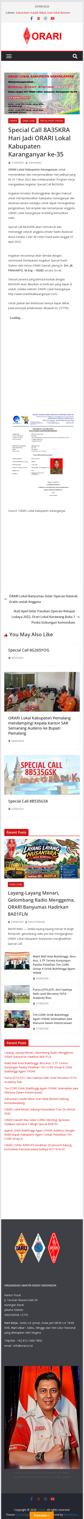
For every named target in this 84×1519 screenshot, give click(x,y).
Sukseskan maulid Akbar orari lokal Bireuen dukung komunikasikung (43, 14)
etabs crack (27, 218)
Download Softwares (29, 571)
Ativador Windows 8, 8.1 (39, 576)
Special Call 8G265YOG (28, 650)
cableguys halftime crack (50, 218)
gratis (11, 520)
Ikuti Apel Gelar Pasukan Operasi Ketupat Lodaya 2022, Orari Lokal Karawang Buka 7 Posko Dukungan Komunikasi (43, 617)
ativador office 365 (56, 581)
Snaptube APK (60, 538)
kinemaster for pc (56, 556)
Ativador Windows (19, 561)
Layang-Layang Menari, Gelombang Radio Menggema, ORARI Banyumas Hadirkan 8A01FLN (41, 903)
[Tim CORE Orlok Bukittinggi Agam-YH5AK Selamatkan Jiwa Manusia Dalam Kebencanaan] (17, 1021)
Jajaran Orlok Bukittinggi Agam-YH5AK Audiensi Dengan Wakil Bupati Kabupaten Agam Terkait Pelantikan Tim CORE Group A (39, 1134)
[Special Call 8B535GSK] (42, 758)
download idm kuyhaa (46, 561)
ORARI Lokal (28, 120)
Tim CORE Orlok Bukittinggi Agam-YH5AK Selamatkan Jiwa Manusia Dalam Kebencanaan (52, 1019)
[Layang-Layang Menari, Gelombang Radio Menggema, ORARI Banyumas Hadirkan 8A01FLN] (42, 858)
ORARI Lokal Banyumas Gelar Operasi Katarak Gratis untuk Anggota (43, 599)
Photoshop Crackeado (22, 529)
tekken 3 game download (35, 546)
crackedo (14, 538)
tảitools (13, 546)
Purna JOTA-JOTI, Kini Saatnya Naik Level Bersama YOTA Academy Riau (52, 994)
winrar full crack (51, 566)
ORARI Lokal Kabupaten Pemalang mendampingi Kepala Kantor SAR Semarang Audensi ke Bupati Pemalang (39, 725)
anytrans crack (53, 242)
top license (46, 552)
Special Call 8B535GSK (28, 801)
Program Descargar (26, 552)
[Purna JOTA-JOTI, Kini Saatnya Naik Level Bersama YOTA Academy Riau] (17, 996)
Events (13, 120)
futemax (56, 546)
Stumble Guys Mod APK (36, 538)
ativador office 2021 (28, 581)
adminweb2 (35, 162)
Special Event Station (51, 120)
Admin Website (36, 921)
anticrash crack (33, 242)
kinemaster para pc (32, 556)
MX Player (49, 571)
